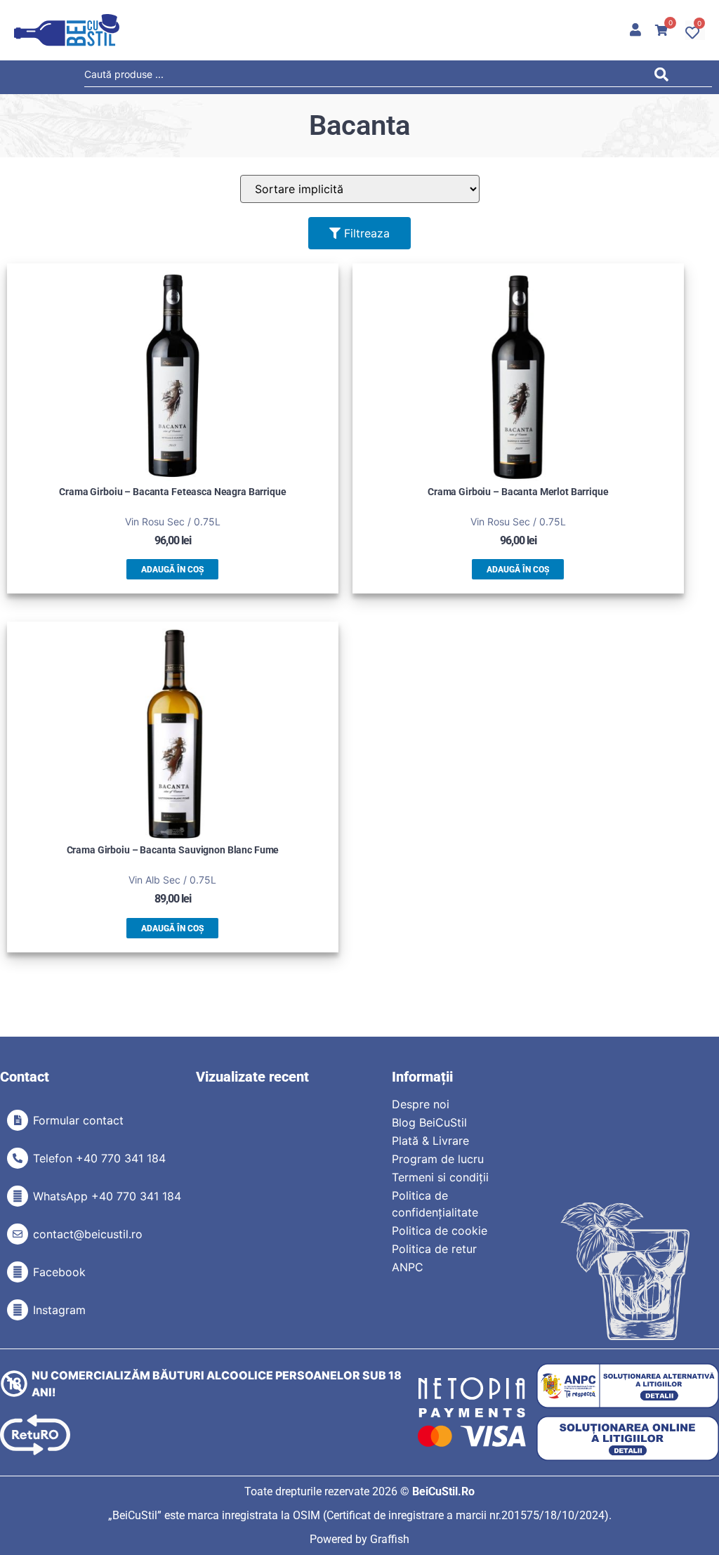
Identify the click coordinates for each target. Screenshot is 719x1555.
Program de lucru (438, 1159)
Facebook (59, 1272)
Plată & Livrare (430, 1141)
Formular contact (78, 1120)
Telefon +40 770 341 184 (99, 1158)
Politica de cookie (439, 1230)
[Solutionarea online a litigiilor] (627, 1438)
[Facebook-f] (17, 1271)
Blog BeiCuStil (429, 1122)
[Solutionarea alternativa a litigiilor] (627, 1386)
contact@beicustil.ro (88, 1234)
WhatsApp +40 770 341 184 (107, 1196)
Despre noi (420, 1104)
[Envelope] (17, 1234)
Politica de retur (434, 1249)
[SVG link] (66, 30)
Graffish (389, 1539)
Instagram (59, 1310)
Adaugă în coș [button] (172, 570)
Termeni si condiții (440, 1177)
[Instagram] (17, 1309)
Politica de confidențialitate (435, 1203)
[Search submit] (665, 76)
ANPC (407, 1267)
